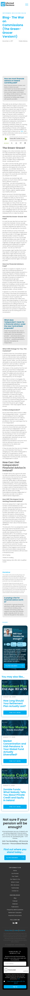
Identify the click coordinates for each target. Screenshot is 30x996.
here (19, 979)
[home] (7, 4)
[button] (26, 4)
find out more (15, 712)
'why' (22, 131)
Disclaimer (6, 572)
